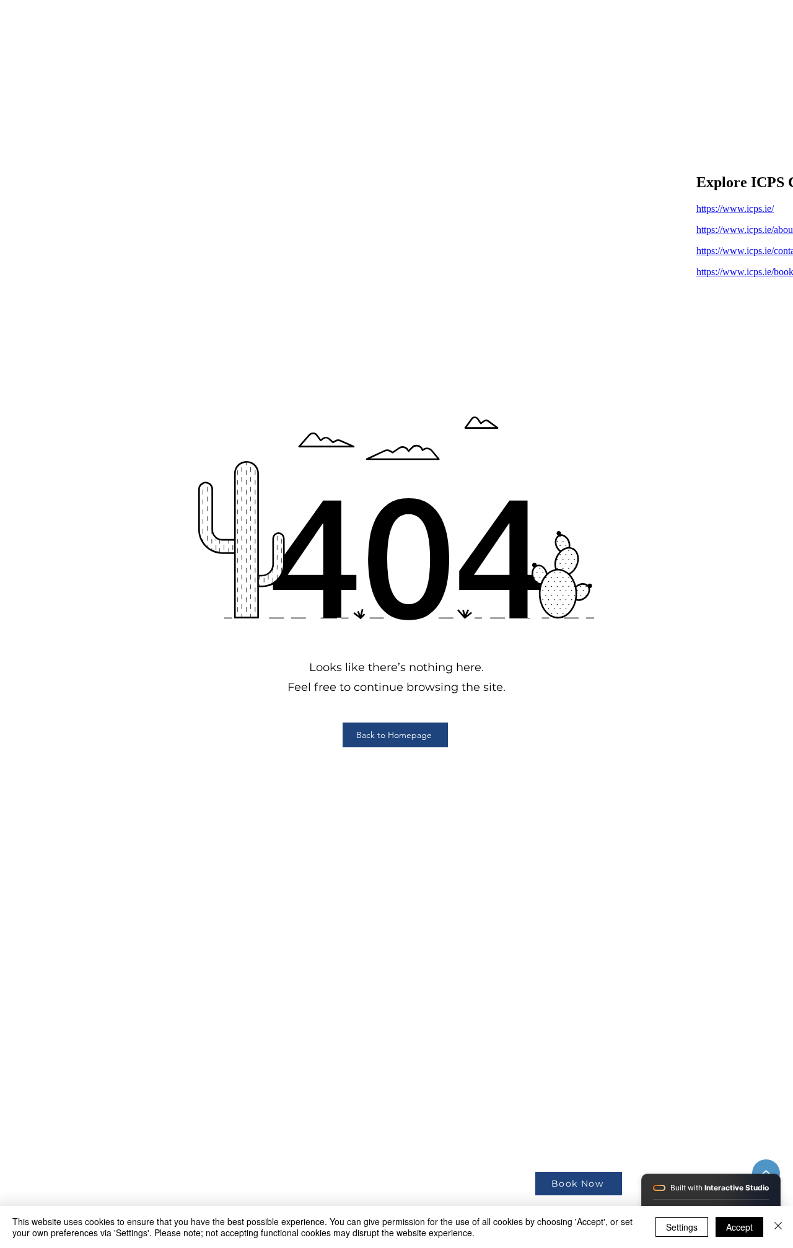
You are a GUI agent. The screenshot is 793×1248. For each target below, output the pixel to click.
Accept (739, 1227)
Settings (682, 1227)
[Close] (778, 1227)
